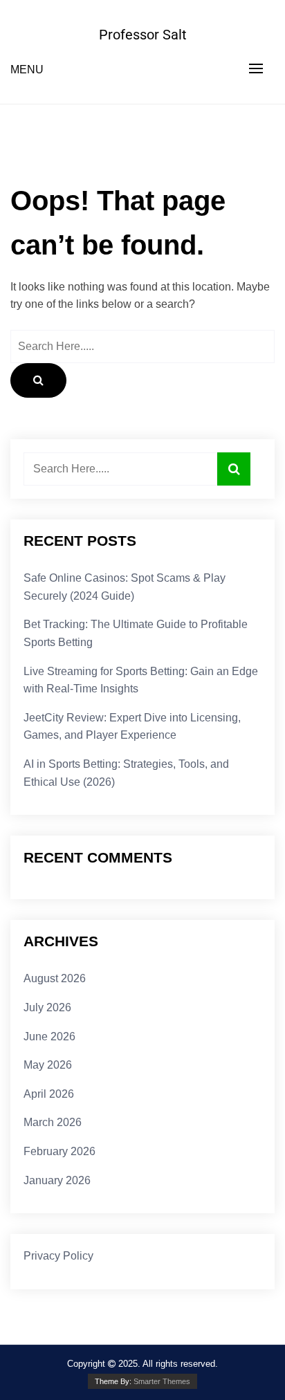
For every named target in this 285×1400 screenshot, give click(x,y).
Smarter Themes (162, 1381)
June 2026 (49, 1036)
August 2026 (55, 978)
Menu (27, 69)
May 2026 (48, 1065)
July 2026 (47, 1007)
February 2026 (59, 1151)
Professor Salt (143, 34)
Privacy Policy (58, 1256)
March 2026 (53, 1122)
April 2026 (49, 1094)
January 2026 (57, 1180)
